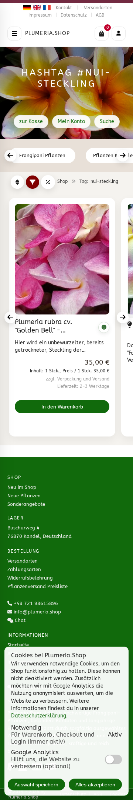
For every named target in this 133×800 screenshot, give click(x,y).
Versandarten (98, 7)
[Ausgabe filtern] (32, 182)
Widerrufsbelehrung (30, 578)
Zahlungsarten (24, 569)
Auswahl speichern (36, 784)
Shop (62, 181)
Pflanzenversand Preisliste (37, 586)
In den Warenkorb (62, 407)
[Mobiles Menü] (119, 34)
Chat (20, 620)
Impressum (40, 15)
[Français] (46, 7)
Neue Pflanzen (24, 495)
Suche (107, 121)
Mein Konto (71, 121)
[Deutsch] (26, 7)
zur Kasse (31, 121)
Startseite (18, 645)
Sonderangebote (26, 504)
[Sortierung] (17, 182)
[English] (36, 7)
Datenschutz (74, 15)
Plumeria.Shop (47, 33)
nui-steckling (104, 181)
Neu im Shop (21, 487)
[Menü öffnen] (14, 34)
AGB (100, 15)
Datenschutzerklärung (38, 716)
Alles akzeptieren (95, 784)
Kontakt (64, 7)
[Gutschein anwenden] (48, 182)
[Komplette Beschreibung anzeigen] (103, 327)
